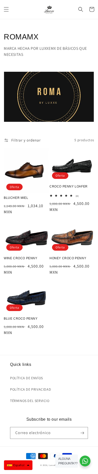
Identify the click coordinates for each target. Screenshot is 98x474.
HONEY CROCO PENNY (68, 258)
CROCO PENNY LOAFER (69, 186)
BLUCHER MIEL (16, 198)
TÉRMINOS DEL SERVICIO (30, 400)
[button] (6, 9)
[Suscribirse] (82, 433)
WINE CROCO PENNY (20, 258)
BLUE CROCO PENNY (21, 318)
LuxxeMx (53, 465)
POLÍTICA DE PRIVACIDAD (30, 389)
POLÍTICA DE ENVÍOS (26, 378)
